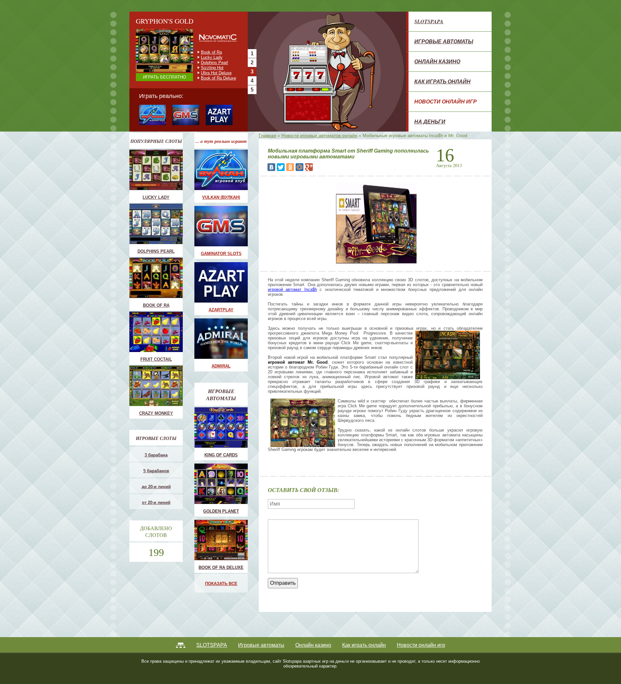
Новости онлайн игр (445, 101)
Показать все (221, 583)
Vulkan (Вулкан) (221, 197)
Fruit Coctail (212, 57)
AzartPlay (221, 309)
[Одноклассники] (290, 167)
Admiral (221, 366)
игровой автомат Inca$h (292, 289)
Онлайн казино (437, 61)
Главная (267, 135)
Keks (206, 67)
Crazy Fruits (212, 78)
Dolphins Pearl (156, 251)
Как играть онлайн (442, 81)
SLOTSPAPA (428, 21)
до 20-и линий (156, 486)
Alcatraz (208, 72)
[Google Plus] (309, 167)
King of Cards (221, 455)
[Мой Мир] (299, 167)
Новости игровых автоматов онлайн (319, 135)
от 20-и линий (156, 502)
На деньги (429, 121)
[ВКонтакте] (271, 167)
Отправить (283, 583)
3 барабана (156, 455)
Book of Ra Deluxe (221, 567)
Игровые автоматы (443, 41)
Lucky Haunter (214, 62)
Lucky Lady (156, 197)
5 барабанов (156, 470)
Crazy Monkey (214, 52)
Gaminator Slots (221, 253)
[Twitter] (281, 167)
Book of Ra (156, 305)
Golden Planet (221, 511)
